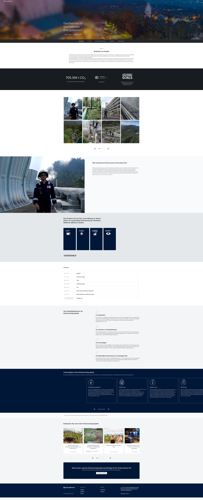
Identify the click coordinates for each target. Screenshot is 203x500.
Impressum (102, 491)
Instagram (82, 489)
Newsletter (82, 491)
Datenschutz (102, 489)
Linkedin (82, 493)
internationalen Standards (103, 174)
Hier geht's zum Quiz (101, 473)
